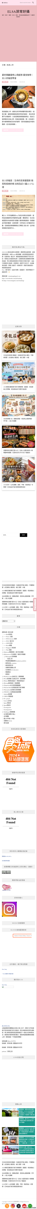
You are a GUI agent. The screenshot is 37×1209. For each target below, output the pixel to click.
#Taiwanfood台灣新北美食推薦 (12, 690)
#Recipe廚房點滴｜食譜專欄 (12, 683)
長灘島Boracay (8, 721)
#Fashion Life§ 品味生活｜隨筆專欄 (14, 676)
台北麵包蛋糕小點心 (9, 714)
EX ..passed (7, 698)
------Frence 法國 (8, 636)
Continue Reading (15, 130)
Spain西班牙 (7, 705)
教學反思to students (11, 663)
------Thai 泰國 (7, 650)
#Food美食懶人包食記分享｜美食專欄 (14, 678)
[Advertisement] (18, 37)
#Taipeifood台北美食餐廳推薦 (12, 685)
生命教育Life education (12, 670)
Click (35, 604)
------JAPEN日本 (8, 643)
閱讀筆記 (8, 672)
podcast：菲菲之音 (7, 1051)
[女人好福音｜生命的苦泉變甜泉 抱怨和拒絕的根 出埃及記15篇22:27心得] (18, 203)
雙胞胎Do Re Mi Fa (6, 856)
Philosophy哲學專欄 (11, 656)
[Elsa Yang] (8, 1005)
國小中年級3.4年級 (9, 718)
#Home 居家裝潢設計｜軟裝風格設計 (14, 681)
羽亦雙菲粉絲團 (6, 860)
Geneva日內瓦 (8, 701)
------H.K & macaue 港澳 (10, 639)
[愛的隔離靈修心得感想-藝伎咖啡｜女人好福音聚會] (18, 97)
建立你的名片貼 (6, 1026)
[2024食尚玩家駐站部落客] (18, 750)
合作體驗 (6, 716)
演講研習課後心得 (11, 667)
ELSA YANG (14, 81)
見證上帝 (5, 81)
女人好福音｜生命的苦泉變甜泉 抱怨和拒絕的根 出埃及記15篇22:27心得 (18, 183)
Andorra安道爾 (8, 694)
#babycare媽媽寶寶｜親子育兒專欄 (13, 652)
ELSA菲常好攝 (18, 11)
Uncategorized (8, 709)
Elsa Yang (4, 969)
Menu (6, 3)
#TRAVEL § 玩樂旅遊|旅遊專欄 (12, 692)
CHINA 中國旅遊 (8, 696)
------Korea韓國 (8, 645)
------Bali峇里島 (8, 634)
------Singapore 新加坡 (10, 647)
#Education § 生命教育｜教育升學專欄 (14, 654)
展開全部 (4, 632)
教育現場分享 (9, 665)
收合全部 (10, 632)
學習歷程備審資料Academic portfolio (16, 661)
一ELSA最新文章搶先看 (7, 973)
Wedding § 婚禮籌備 (9, 712)
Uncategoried (7, 707)
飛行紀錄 (6, 723)
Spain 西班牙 (7, 703)
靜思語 (7, 674)
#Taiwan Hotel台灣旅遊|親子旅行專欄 (14, 687)
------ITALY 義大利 (9, 641)
